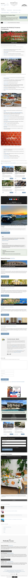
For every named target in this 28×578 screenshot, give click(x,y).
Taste (4, 532)
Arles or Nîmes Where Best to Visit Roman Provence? (9, 268)
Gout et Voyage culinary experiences (17, 112)
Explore (16, 42)
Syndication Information (5, 240)
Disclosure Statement (22, 571)
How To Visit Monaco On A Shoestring (7, 306)
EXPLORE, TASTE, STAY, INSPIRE (16, 10)
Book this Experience (5, 232)
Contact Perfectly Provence (12, 572)
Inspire (5, 529)
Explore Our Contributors (6, 566)
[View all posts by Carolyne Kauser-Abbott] (3, 339)
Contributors (5, 22)
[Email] (14, 199)
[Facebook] (10, 199)
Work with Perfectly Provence (10, 570)
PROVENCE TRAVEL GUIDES (14, 12)
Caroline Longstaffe (4, 285)
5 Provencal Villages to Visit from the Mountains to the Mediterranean (14, 506)
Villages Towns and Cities (11, 266)
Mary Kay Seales (6, 84)
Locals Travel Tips (11, 285)
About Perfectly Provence (6, 551)
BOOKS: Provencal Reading (5, 12)
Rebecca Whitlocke (11, 304)
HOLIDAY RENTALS (3, 10)
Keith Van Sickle (6, 266)
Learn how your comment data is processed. (18, 381)
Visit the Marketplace (5, 559)
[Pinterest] (13, 199)
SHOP (19, 12)
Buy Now (14, 500)
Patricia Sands (6, 87)
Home (2, 22)
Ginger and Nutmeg (19, 350)
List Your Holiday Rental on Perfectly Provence (9, 571)
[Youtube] (16, 199)
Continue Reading (5, 276)
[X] (18, 199)
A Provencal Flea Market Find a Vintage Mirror (9, 251)
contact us (16, 239)
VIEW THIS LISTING (14, 419)
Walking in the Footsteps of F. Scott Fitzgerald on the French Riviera (13, 519)
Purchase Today (23, 17)
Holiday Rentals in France (18, 570)
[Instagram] (11, 199)
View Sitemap (18, 572)
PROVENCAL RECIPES (9, 10)
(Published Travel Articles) (17, 352)
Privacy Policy (17, 447)
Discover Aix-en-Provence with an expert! (7, 287)
